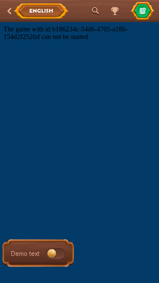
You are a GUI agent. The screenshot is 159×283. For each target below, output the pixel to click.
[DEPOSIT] (142, 11)
